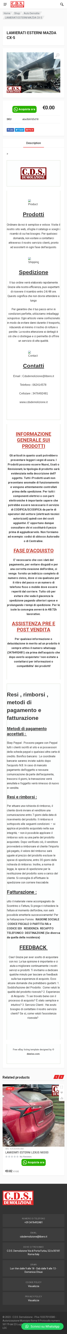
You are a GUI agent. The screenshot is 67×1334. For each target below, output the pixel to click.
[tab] (33, 143)
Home (7, 13)
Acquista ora (27, 109)
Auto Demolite (32, 13)
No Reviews (25, 1156)
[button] (42, 1326)
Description (33, 143)
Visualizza (33, 1286)
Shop (17, 13)
